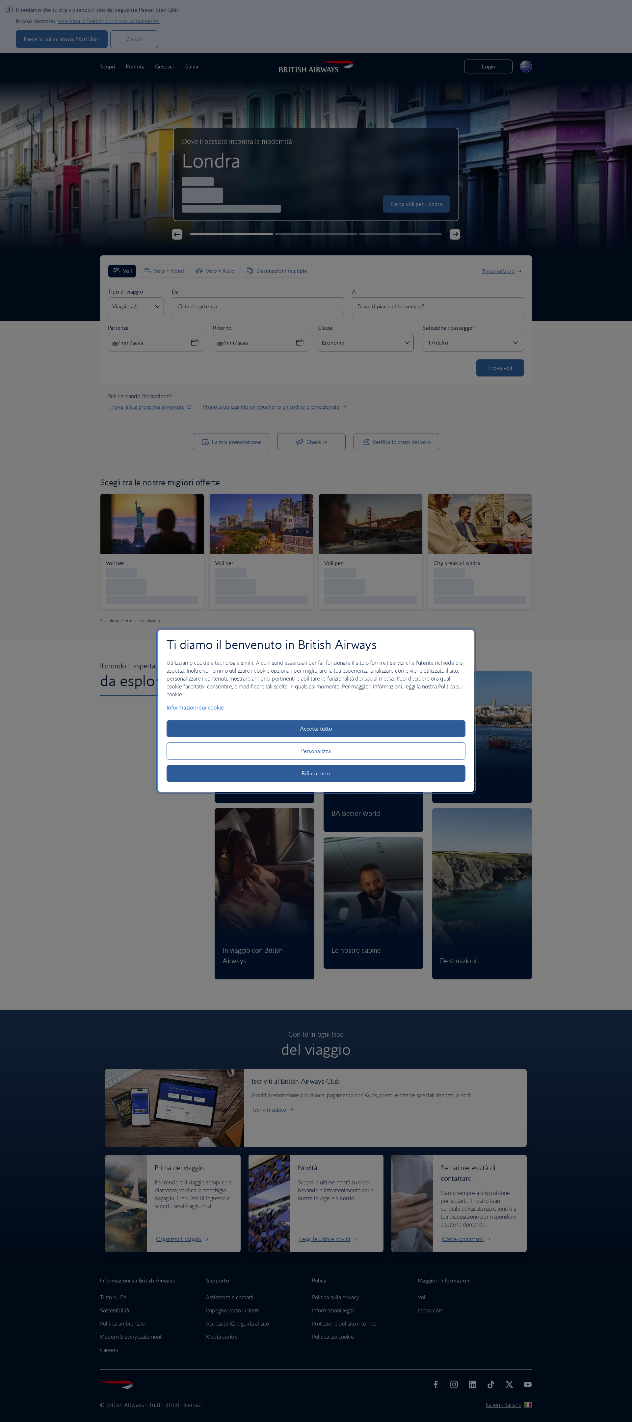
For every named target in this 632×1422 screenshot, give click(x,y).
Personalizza (316, 751)
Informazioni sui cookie (195, 707)
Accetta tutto (316, 728)
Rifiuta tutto (316, 773)
